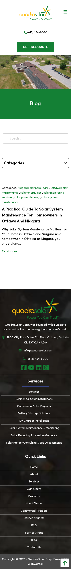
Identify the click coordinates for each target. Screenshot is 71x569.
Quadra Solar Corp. (40, 559)
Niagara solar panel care (33, 188)
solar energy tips (31, 192)
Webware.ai (35, 564)
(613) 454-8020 (37, 32)
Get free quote (35, 47)
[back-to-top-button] (64, 563)
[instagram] (46, 367)
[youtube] (32, 367)
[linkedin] (39, 367)
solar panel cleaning (27, 197)
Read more (9, 251)
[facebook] (24, 367)
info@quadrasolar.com (38, 350)
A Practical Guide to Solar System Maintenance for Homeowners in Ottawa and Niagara (32, 215)
